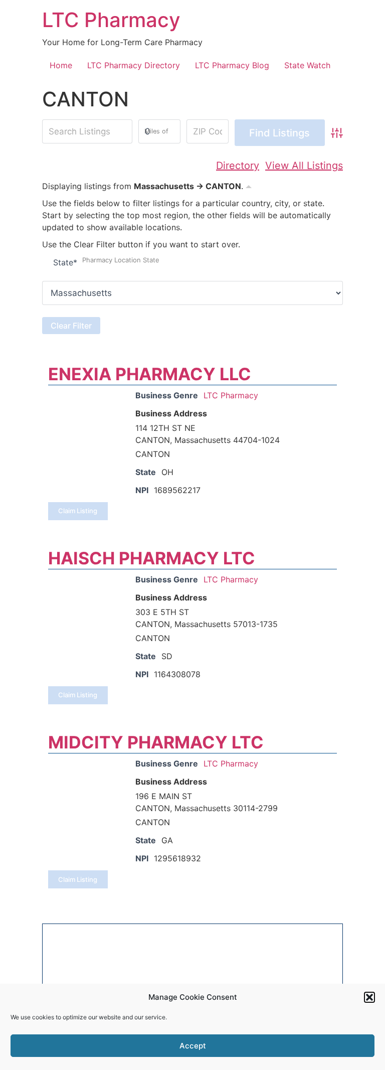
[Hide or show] (249, 185)
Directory (237, 166)
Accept (192, 1045)
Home (61, 65)
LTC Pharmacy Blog (232, 65)
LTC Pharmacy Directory (133, 65)
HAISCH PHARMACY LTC (151, 558)
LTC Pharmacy (111, 20)
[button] (369, 997)
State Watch (307, 65)
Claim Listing (77, 511)
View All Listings (304, 166)
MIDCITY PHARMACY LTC (156, 742)
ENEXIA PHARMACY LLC (149, 374)
